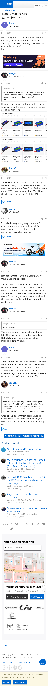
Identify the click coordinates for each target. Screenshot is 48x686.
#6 (46, 318)
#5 (46, 271)
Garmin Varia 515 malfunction (24, 449)
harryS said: (7, 323)
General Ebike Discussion (24, 469)
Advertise (28, 662)
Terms (10, 662)
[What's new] (42, 6)
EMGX (9, 452)
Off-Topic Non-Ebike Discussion (29, 500)
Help (4, 662)
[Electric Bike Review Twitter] (20, 667)
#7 (46, 357)
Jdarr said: (7, 88)
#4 (46, 219)
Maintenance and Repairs (23, 486)
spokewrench (12, 500)
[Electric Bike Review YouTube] (4, 667)
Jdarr (6, 17)
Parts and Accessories (21, 452)
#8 (46, 393)
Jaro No (9, 486)
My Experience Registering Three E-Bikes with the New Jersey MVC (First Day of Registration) (26, 463)
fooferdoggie (12, 514)
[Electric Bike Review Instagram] (15, 667)
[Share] (42, 33)
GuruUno (10, 469)
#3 (46, 178)
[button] (3, 4)
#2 (46, 83)
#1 (46, 33)
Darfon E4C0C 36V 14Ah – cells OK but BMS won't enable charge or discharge (26, 480)
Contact (18, 662)
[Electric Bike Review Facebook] (9, 667)
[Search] (46, 6)
